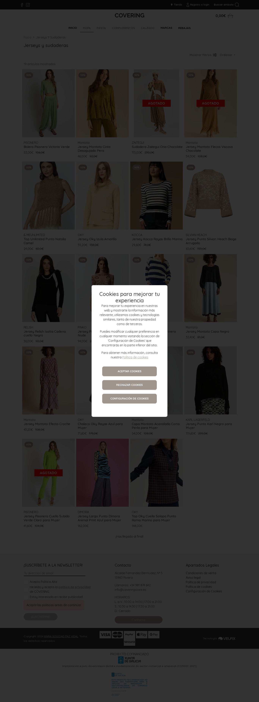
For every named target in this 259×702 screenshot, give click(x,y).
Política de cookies (135, 357)
